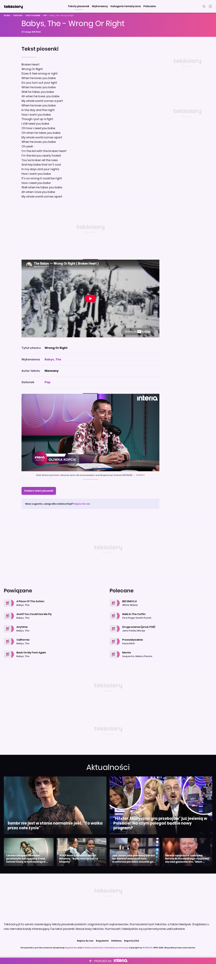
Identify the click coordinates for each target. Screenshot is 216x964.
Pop (45, 15)
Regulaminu (71, 947)
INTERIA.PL (147, 947)
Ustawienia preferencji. (116, 947)
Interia (7, 15)
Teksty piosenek (33, 15)
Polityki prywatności (93, 947)
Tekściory (18, 15)
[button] (78, 6)
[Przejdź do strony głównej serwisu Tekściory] (13, 6)
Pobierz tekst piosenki (38, 491)
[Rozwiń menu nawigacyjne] (210, 6)
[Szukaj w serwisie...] (204, 6)
